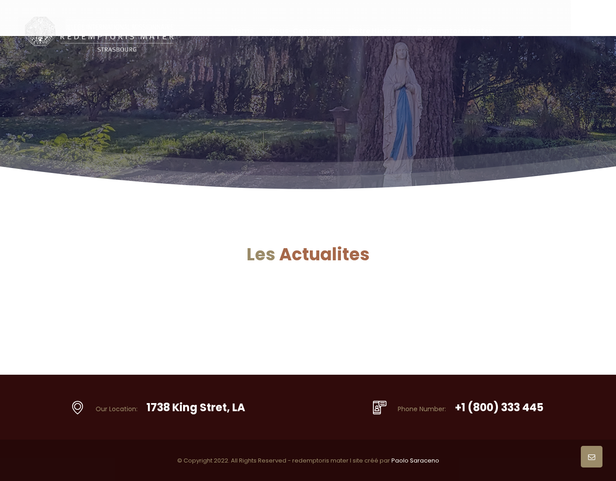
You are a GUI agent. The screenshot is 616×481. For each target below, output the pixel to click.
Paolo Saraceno (415, 460)
